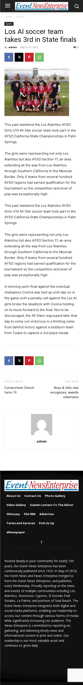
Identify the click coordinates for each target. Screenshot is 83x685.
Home (8, 17)
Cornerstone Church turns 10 (19, 390)
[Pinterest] (29, 57)
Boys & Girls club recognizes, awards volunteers (64, 392)
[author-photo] (41, 435)
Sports (20, 17)
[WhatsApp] (39, 57)
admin (12, 47)
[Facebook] (8, 57)
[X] (19, 57)
